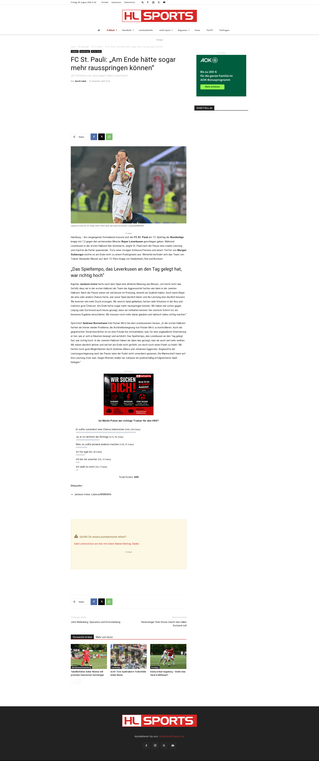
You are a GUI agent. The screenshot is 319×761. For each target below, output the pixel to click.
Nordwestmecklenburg (81, 667)
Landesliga (115, 667)
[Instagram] (153, 2)
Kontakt (105, 2)
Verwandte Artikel (82, 637)
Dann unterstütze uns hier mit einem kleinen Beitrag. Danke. (106, 543)
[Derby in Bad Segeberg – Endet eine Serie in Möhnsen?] (168, 656)
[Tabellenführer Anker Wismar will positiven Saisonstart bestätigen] (89, 656)
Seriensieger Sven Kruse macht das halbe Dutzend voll (163, 624)
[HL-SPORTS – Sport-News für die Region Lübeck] (159, 16)
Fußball (75, 51)
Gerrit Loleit (80, 81)
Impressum (116, 2)
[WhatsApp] (109, 136)
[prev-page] (73, 682)
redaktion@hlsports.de (171, 736)
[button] (142, 2)
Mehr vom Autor (104, 637)
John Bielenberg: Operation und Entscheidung (95, 622)
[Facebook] (147, 2)
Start (73, 46)
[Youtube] (164, 2)
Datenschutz (129, 2)
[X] (158, 2)
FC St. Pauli (97, 46)
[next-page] (78, 682)
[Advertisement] (128, 108)
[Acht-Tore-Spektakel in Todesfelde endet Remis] (128, 656)
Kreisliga (155, 667)
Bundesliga (83, 46)
